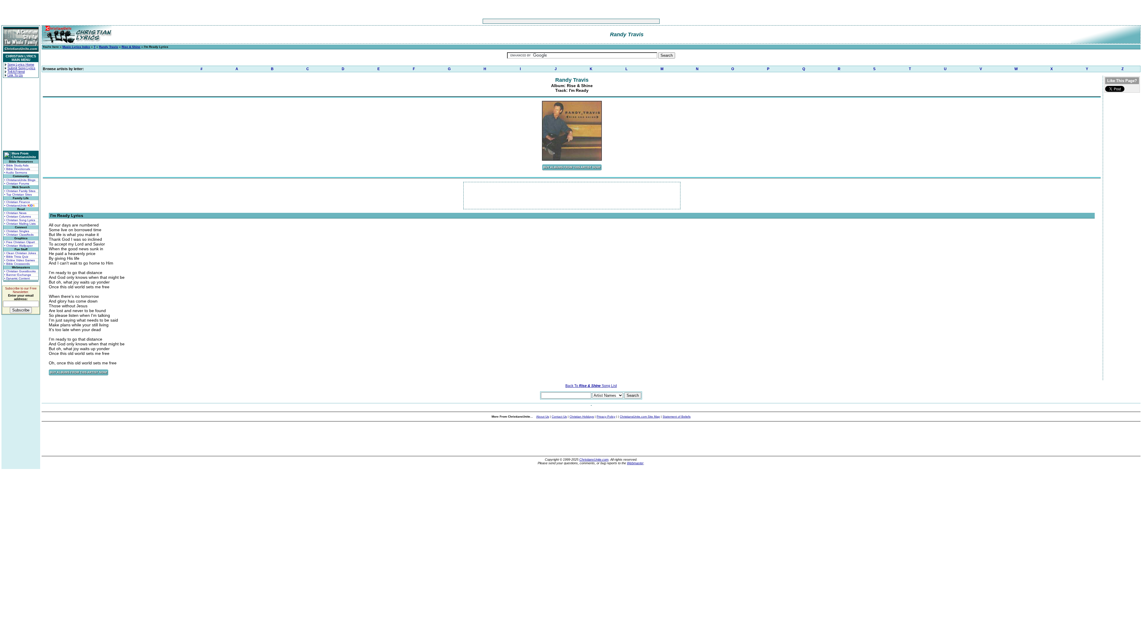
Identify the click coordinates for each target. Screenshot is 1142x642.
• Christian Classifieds (19, 234)
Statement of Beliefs (677, 416)
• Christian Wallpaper (18, 245)
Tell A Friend (16, 71)
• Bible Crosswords (17, 263)
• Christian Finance (17, 202)
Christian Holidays (582, 416)
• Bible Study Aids (16, 165)
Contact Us (559, 416)
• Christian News (15, 213)
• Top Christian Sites (18, 194)
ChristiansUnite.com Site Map (640, 416)
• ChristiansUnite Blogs (19, 180)
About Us (542, 416)
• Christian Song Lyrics (19, 220)
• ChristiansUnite (19, 205)
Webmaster (635, 463)
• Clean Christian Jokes (20, 253)
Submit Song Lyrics (21, 68)
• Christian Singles (16, 231)
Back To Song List (591, 386)
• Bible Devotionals (17, 169)
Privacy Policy (606, 416)
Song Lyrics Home (20, 64)
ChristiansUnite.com (593, 459)
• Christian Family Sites (19, 191)
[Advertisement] (552, 21)
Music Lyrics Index (76, 46)
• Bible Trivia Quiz (16, 256)
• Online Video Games (19, 260)
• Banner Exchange (17, 274)
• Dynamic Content (17, 278)
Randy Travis (108, 46)
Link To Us (15, 75)
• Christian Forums (16, 183)
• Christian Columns (17, 216)
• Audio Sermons (15, 172)
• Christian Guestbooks (20, 271)
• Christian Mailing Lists (20, 223)
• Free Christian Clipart (19, 242)
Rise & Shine (131, 46)
